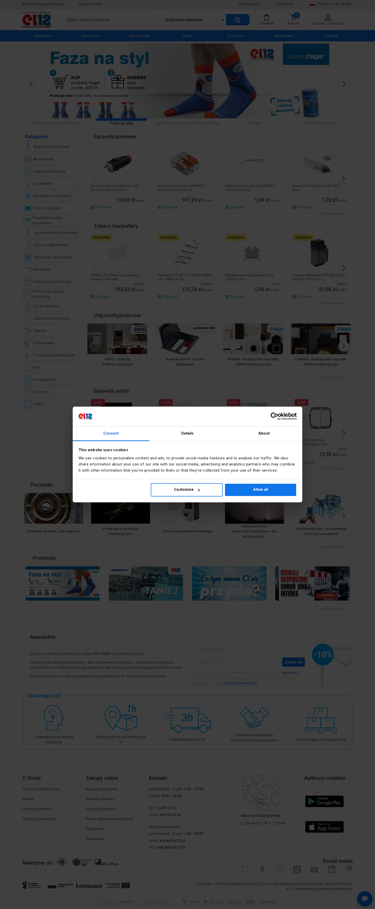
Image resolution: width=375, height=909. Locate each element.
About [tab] (264, 433)
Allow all (260, 489)
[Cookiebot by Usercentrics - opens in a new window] (274, 416)
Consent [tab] (111, 433)
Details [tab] (187, 433)
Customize (184, 489)
